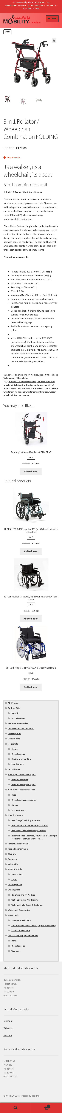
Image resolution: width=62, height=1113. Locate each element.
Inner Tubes (16, 874)
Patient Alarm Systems (18, 843)
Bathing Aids (14, 708)
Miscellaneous (18, 718)
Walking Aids (9, 378)
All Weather (13, 703)
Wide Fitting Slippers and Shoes (23, 935)
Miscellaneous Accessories (23, 800)
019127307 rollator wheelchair (22, 381)
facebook (8, 1020)
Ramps (14, 805)
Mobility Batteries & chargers (22, 774)
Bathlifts (15, 713)
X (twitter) (8, 1028)
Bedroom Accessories (18, 723)
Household (13, 743)
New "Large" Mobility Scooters (25, 820)
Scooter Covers (18, 810)
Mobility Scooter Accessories (21, 789)
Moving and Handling (21, 759)
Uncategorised (15, 884)
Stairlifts (12, 854)
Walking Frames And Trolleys (24, 899)
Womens (15, 951)
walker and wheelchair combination (31, 391)
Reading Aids (17, 764)
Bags (13, 794)
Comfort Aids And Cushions (21, 728)
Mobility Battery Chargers (23, 784)
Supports (12, 859)
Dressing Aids (14, 733)
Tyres (14, 879)
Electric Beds (14, 738)
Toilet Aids (13, 864)
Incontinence (14, 769)
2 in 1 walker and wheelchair (35, 385)
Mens (13, 940)
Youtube (7, 1035)
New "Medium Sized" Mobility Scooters (29, 825)
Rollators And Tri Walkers (26, 374)
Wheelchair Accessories (19, 910)
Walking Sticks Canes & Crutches (26, 905)
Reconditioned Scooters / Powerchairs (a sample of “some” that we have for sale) (34, 837)
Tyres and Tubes (15, 869)
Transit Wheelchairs (48, 374)
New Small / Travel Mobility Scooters (28, 830)
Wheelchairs (22, 378)
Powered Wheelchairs (21, 920)
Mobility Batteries (19, 779)
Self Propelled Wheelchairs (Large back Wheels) (33, 925)
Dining (14, 749)
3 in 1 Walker (37, 388)
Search (15, 1108)
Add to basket (31, 471)
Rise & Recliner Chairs (18, 848)
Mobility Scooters (16, 815)
